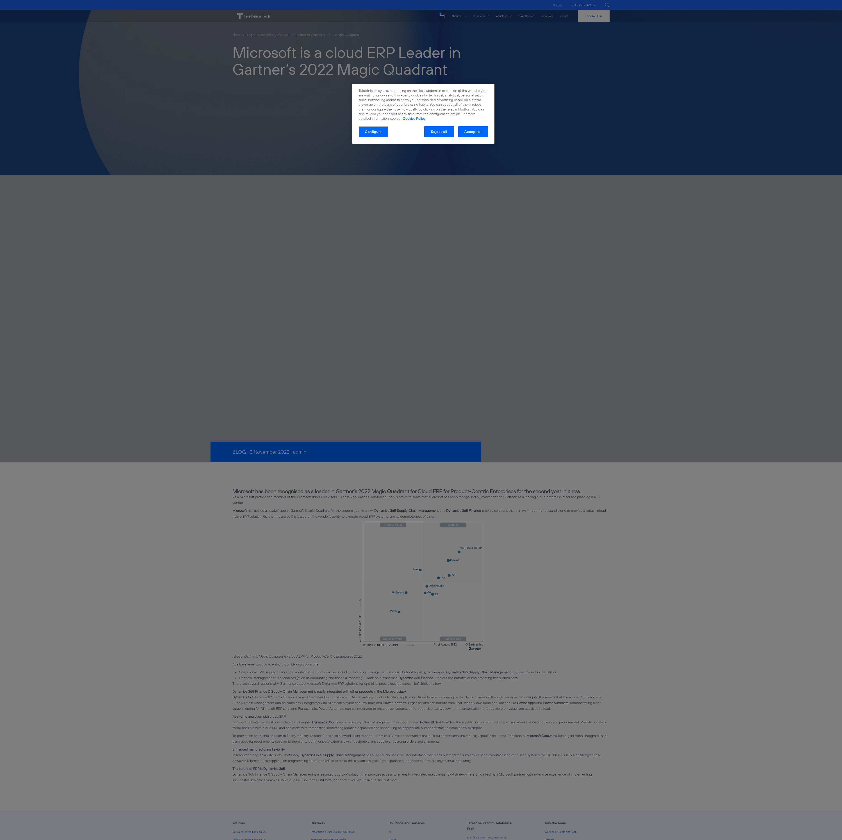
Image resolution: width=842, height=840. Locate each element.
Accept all (473, 131)
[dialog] (423, 114)
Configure (373, 131)
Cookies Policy (414, 118)
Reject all (439, 131)
